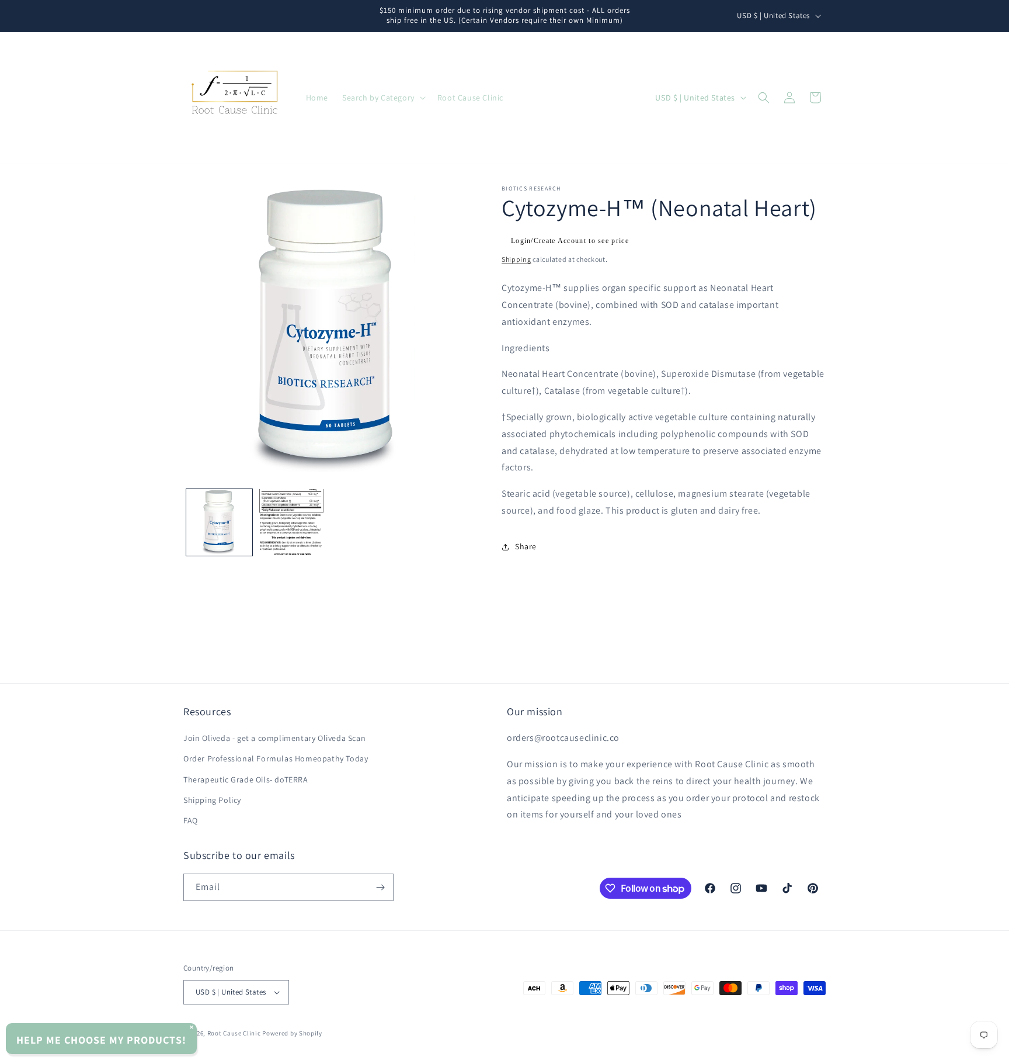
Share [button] (526, 546)
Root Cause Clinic (234, 1033)
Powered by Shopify (292, 1033)
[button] (382, 97)
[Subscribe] (380, 887)
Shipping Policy (212, 800)
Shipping (516, 259)
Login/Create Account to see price (570, 241)
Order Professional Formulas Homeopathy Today (275, 758)
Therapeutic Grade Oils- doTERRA (245, 779)
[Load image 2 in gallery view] (291, 522)
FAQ (190, 820)
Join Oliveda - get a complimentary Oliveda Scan (274, 738)
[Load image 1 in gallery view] (219, 522)
